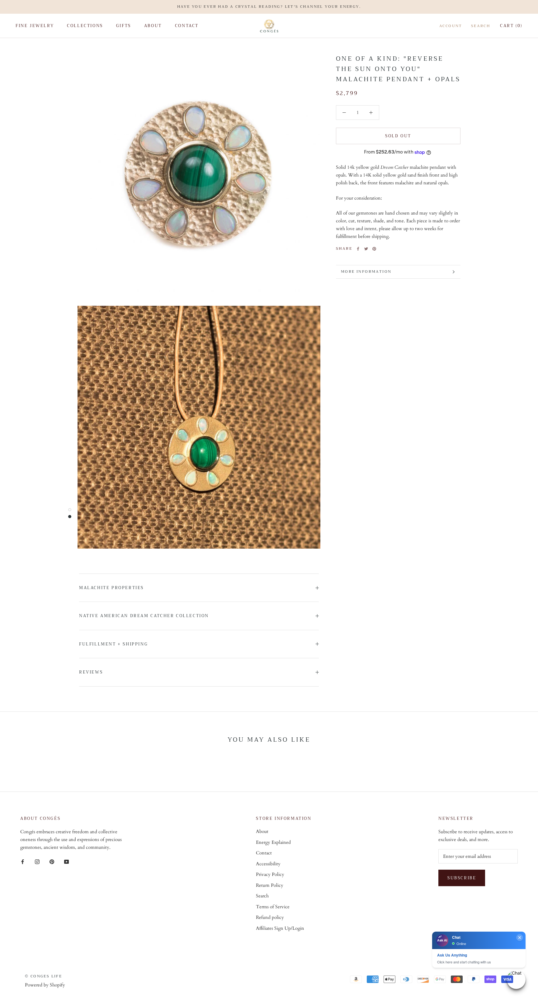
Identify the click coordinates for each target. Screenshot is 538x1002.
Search (480, 26)
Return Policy (269, 885)
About (153, 25)
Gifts (123, 25)
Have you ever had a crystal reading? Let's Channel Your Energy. (269, 6)
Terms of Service (273, 907)
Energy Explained (273, 842)
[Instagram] (37, 861)
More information (366, 271)
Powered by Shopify (45, 985)
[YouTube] (66, 861)
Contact (187, 25)
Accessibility (268, 864)
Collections (85, 25)
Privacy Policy (270, 874)
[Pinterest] (374, 249)
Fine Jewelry (35, 25)
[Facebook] (358, 249)
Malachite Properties (111, 587)
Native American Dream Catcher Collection (144, 615)
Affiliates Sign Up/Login (280, 928)
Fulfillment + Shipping (113, 644)
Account (450, 26)
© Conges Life (43, 976)
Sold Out (398, 135)
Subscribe (461, 877)
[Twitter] (366, 249)
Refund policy (270, 917)
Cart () (511, 25)
